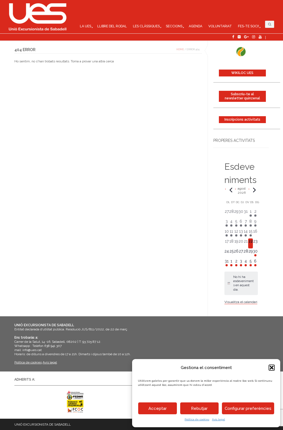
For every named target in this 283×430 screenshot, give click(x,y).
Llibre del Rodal (112, 26)
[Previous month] (231, 190)
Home (180, 49)
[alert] (241, 283)
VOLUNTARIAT (220, 26)
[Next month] (254, 190)
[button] (271, 367)
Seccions (174, 26)
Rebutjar (199, 408)
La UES (85, 26)
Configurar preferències (248, 408)
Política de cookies (197, 419)
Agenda (195, 26)
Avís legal (218, 419)
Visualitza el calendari (240, 302)
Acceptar (157, 408)
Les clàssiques (146, 26)
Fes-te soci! (248, 26)
